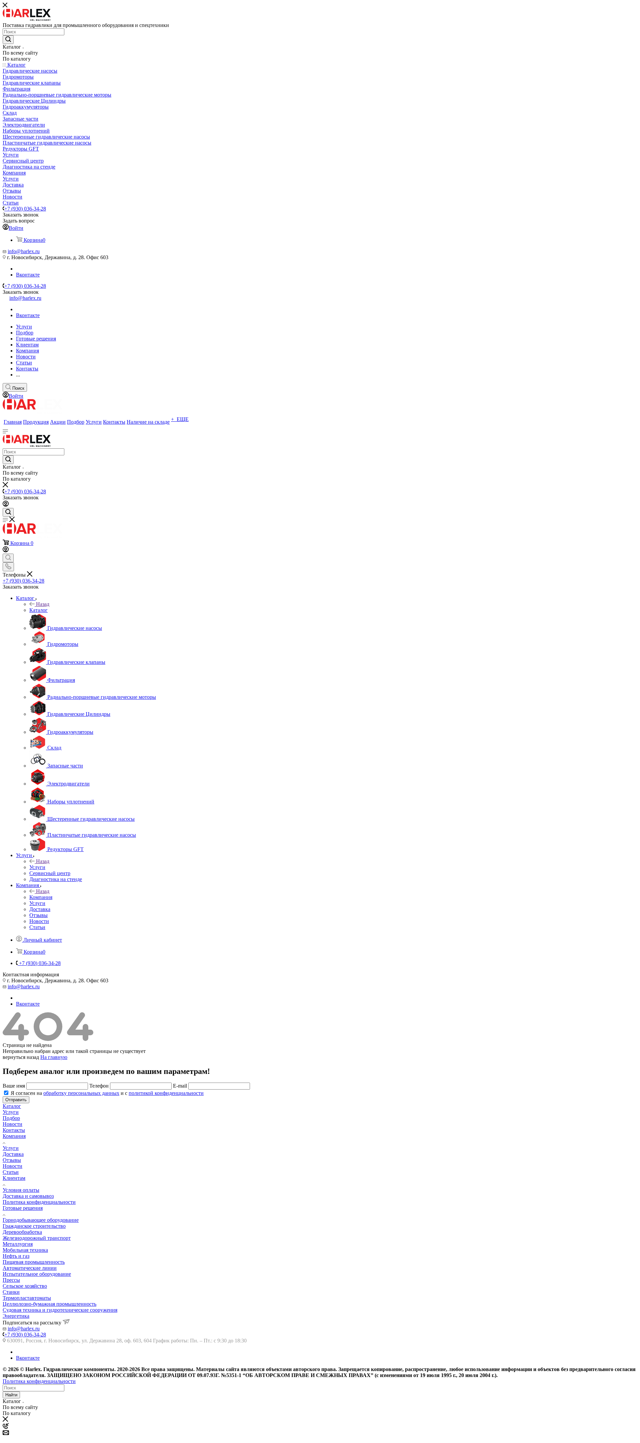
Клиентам (14, 1178)
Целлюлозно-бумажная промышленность (49, 1304)
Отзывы (12, 1160)
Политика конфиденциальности (39, 1202)
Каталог (38, 610)
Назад (42, 604)
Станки (11, 1292)
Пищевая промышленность (34, 1262)
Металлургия (18, 1244)
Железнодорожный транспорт (37, 1238)
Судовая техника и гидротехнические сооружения (60, 1310)
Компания (40, 897)
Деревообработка (22, 1232)
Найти (11, 1394)
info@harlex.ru (24, 251)
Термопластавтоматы (27, 1298)
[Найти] (8, 39)
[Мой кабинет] (6, 505)
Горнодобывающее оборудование (41, 1220)
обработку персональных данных (81, 1093)
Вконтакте (28, 274)
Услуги (37, 867)
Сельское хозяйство (25, 1286)
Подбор (11, 1118)
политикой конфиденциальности (166, 1093)
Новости (12, 1124)
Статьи (11, 1172)
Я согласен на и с (107, 1093)
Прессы (11, 1280)
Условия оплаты (21, 1190)
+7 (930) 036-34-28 (25, 209)
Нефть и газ (16, 1256)
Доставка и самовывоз (28, 1196)
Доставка (13, 1154)
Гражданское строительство (34, 1226)
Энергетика (16, 1316)
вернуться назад (21, 1057)
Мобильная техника (25, 1250)
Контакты (14, 1130)
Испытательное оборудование (37, 1274)
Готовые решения (23, 1208)
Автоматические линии (30, 1268)
